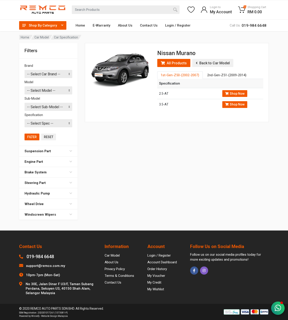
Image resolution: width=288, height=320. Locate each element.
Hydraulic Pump (37, 193)
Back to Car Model (214, 63)
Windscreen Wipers (40, 215)
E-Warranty (101, 25)
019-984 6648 (40, 256)
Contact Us (149, 25)
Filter (32, 137)
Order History (157, 269)
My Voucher (156, 276)
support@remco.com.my (45, 266)
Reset (48, 137)
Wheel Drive (34, 204)
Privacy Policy (115, 269)
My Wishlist (155, 289)
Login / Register (178, 25)
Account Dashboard (162, 262)
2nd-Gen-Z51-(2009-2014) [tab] (226, 75)
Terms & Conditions (119, 276)
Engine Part (34, 162)
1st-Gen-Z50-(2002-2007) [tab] (180, 75)
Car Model (41, 37)
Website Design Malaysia (54, 316)
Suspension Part (38, 151)
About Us (125, 25)
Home (80, 25)
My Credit (154, 282)
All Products (176, 63)
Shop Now (237, 93)
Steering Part (35, 183)
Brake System (36, 172)
